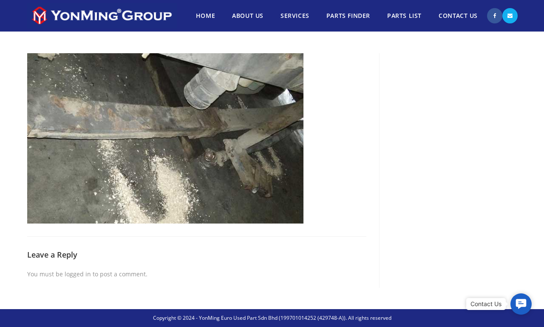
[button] (521, 304)
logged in (78, 274)
